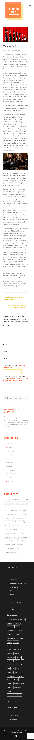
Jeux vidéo (10, 447)
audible (7, 499)
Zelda (16, 548)
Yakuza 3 (20, 541)
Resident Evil (13, 529)
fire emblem (22, 510)
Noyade (15, 287)
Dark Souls (25, 507)
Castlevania (18, 503)
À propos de (13, 712)
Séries (9, 478)
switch (23, 533)
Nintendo (13, 522)
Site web (5, 358)
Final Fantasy (13, 510)
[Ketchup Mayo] (14, 11)
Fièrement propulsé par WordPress (14, 731)
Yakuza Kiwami (9, 548)
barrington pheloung (16, 499)
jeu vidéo (13, 514)
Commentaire (7, 326)
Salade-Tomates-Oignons (14, 474)
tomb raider (17, 537)
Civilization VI (8, 507)
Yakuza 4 (7, 544)
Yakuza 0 (7, 541)
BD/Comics (10, 443)
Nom (5, 345)
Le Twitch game (14, 719)
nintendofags (22, 522)
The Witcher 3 (8, 537)
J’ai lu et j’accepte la (14, 366)
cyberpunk (17, 507)
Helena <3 (14, 285)
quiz (25, 526)
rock (24, 529)
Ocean (19, 287)
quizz (6, 529)
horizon (7, 514)
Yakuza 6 (20, 544)
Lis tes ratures (11, 459)
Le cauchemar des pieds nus (15, 455)
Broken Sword (9, 503)
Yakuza (25, 537)
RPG (6, 533)
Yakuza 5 (13, 544)
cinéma (25, 503)
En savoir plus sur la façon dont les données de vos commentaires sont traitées (15, 380)
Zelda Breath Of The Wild (12, 552)
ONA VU (7, 526)
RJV (20, 529)
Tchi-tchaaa (7, 281)
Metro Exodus (19, 518)
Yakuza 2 (13, 541)
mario (6, 518)
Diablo (6, 510)
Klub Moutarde (11, 451)
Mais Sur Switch (11, 462)
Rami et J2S (10, 470)
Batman (26, 499)
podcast (13, 526)
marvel (12, 518)
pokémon (20, 526)
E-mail (5, 352)
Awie (12, 732)
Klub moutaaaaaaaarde (11, 286)
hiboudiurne (16, 50)
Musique (9, 466)
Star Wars (16, 533)
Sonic (10, 533)
